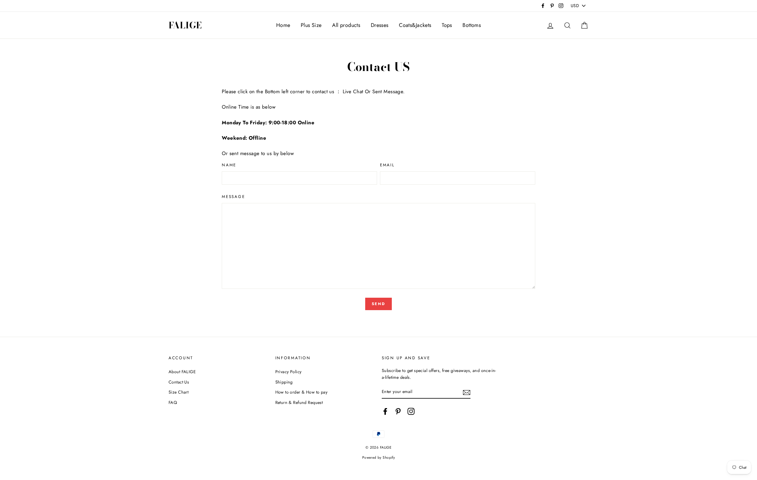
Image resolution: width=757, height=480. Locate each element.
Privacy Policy (288, 372)
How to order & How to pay (301, 392)
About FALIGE (182, 372)
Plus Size (311, 25)
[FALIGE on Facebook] (385, 411)
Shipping (284, 382)
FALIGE (185, 25)
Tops (447, 25)
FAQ (173, 402)
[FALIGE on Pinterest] (398, 411)
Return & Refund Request (299, 402)
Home (283, 25)
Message (233, 196)
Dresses (380, 25)
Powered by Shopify (378, 457)
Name (229, 165)
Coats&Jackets (415, 25)
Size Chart (178, 392)
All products (346, 25)
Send (378, 304)
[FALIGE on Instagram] (411, 411)
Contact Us (179, 382)
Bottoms (471, 25)
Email (387, 165)
